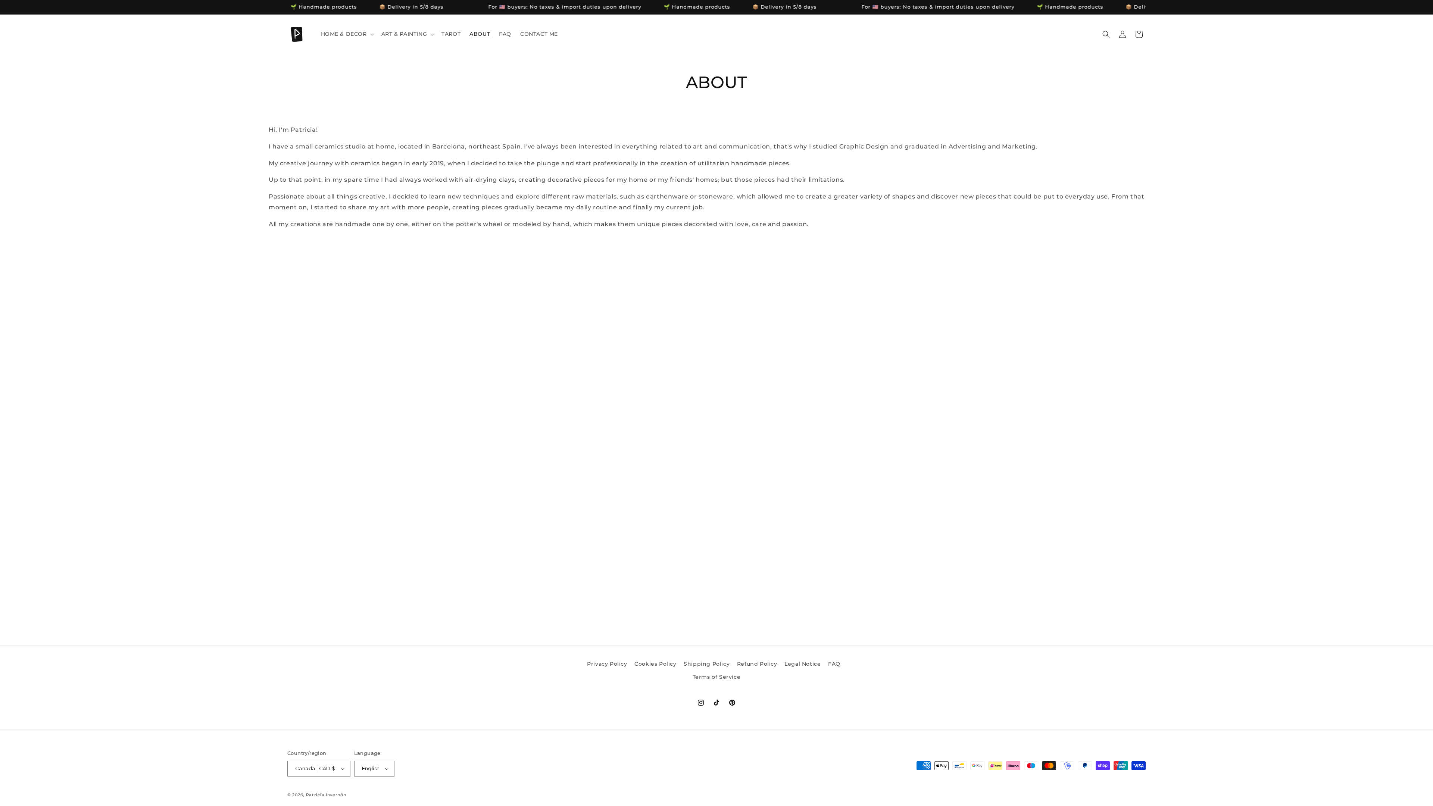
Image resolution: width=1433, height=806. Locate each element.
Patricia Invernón (326, 794)
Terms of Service (717, 677)
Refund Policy (757, 663)
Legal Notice (802, 663)
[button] (346, 34)
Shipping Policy (707, 663)
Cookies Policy (655, 663)
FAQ (834, 663)
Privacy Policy (607, 663)
